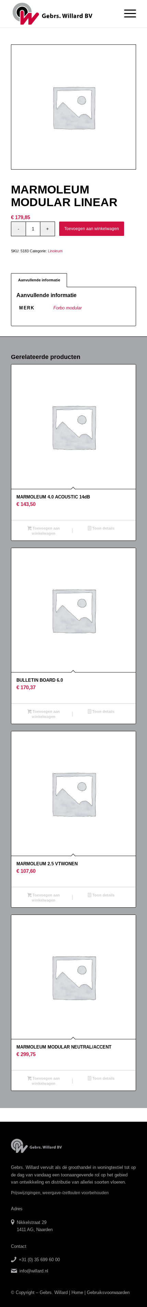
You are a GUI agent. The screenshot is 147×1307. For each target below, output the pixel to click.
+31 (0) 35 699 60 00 (39, 1259)
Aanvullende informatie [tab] (39, 280)
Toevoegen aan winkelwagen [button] (45, 530)
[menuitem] (126, 13)
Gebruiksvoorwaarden (108, 1292)
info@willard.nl (33, 1270)
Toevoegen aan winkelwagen (91, 228)
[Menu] (126, 13)
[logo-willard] (61, 13)
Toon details (103, 528)
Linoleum (55, 251)
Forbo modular (67, 307)
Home (77, 1292)
